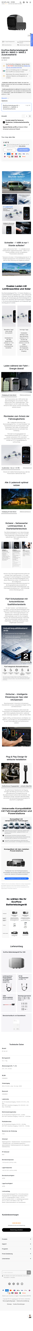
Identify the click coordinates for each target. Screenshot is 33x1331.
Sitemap (9, 1304)
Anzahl (4, 116)
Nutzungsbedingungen (9, 1301)
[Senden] (29, 1272)
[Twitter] (13, 1284)
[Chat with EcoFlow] (30, 1316)
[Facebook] (9, 1284)
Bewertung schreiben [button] (16, 1230)
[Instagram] (18, 1284)
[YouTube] (22, 1284)
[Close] (30, 33)
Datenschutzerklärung (23, 1301)
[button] (32, 40)
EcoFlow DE (15, 1298)
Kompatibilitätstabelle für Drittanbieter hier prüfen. (17, 878)
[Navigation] (30, 2)
